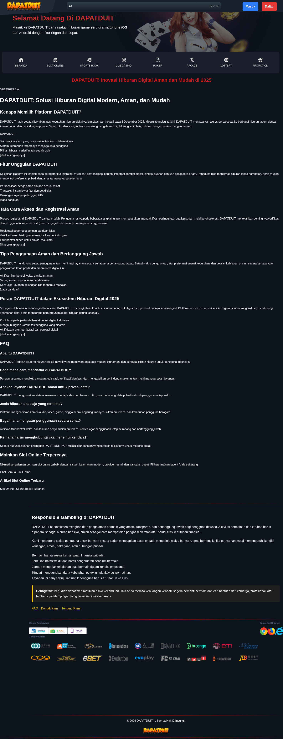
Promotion (260, 65)
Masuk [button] (250, 6)
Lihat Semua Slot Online (15, 472)
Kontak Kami (50, 608)
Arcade (192, 65)
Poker (157, 65)
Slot (17, 89)
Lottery (226, 65)
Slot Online (55, 65)
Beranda (21, 65)
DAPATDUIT (8, 133)
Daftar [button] (269, 6)
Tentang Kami (71, 608)
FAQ (35, 608)
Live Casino (123, 65)
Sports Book (89, 65)
